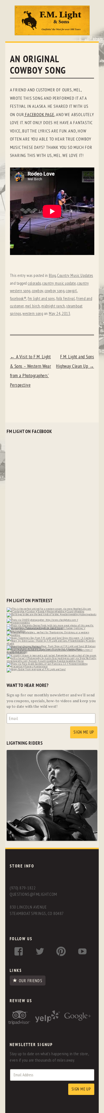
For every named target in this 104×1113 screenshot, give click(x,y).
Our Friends (30, 980)
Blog (52, 275)
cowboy (37, 291)
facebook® (18, 298)
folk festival (65, 298)
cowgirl (71, 291)
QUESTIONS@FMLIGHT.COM (33, 894)
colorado (34, 283)
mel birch (32, 306)
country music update (59, 283)
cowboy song (55, 291)
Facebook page (39, 114)
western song (32, 313)
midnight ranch (53, 306)
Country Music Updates (75, 275)
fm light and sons (41, 298)
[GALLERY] (52, 839)
